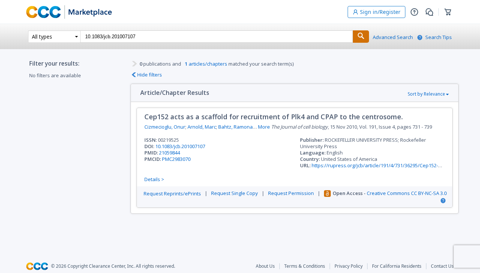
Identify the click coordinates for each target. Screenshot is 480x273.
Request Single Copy (234, 193)
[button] (414, 12)
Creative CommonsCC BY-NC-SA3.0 (407, 193)
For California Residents (397, 266)
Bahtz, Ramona (235, 126)
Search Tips (438, 37)
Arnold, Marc (202, 126)
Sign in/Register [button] (380, 11)
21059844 (169, 152)
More (264, 127)
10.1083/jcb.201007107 (180, 146)
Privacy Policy (348, 266)
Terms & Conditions (304, 266)
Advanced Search (393, 37)
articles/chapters (206, 63)
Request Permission (291, 193)
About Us (265, 266)
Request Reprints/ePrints (172, 193)
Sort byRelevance (426, 94)
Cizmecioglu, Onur (164, 126)
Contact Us (442, 266)
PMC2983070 (176, 159)
